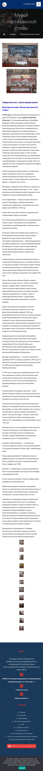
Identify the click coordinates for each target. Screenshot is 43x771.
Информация (22, 718)
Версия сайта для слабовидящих (23, 746)
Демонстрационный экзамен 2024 (22, 739)
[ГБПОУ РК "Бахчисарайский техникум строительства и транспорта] (4, 34)
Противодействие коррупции (23, 733)
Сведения (22, 715)
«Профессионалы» (22, 727)
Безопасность (23, 730)
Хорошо (22, 768)
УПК (22, 724)
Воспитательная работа (22, 721)
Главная (22, 712)
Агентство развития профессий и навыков (22, 736)
